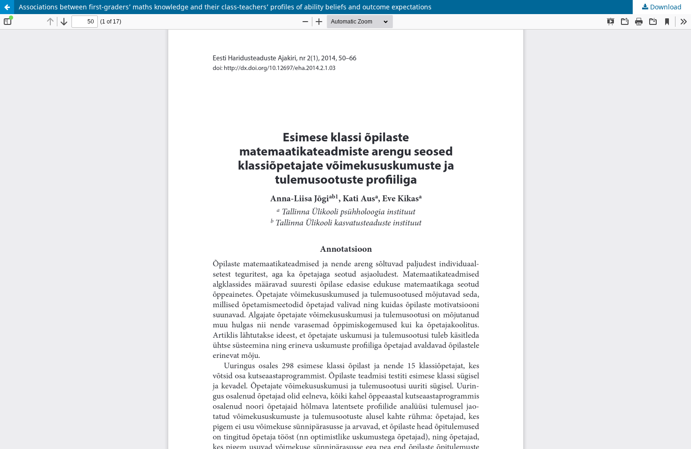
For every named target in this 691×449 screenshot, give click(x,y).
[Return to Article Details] (7, 7)
